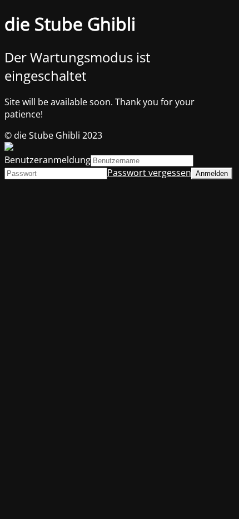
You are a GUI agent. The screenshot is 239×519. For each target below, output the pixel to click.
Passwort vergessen (149, 173)
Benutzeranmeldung (47, 160)
